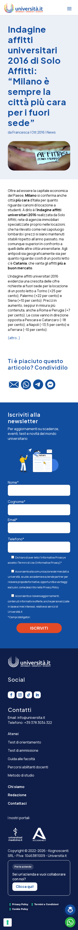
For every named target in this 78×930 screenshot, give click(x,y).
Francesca (20, 132)
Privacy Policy (51, 587)
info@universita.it (31, 717)
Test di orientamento (24, 742)
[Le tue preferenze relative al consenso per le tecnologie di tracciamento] (7, 922)
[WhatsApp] (26, 386)
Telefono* (16, 539)
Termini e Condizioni (46, 904)
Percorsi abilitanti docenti (28, 767)
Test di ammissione (23, 750)
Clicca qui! (25, 886)
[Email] (14, 386)
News (51, 132)
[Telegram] (38, 386)
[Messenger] (50, 386)
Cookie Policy (20, 909)
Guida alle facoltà (21, 758)
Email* (12, 519)
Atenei (13, 733)
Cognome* (16, 501)
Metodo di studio (21, 775)
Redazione (17, 795)
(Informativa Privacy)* (48, 563)
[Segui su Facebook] (11, 694)
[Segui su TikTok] (28, 694)
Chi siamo (16, 786)
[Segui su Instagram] (19, 694)
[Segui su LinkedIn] (37, 694)
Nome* (13, 482)
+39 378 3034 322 (38, 722)
